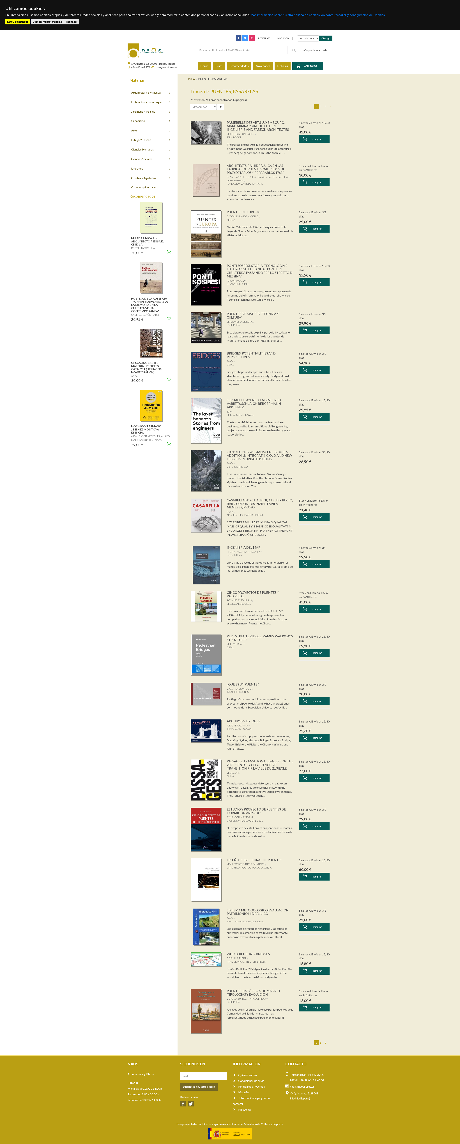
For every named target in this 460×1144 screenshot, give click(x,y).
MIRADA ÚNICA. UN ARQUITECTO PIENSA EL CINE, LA (147, 241)
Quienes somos (247, 1075)
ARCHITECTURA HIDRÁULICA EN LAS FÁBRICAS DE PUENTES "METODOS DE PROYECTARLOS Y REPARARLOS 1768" (256, 169)
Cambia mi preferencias (47, 21)
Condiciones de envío (251, 1080)
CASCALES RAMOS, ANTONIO (242, 216)
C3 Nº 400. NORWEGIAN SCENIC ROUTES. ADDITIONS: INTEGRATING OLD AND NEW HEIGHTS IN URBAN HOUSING (259, 455)
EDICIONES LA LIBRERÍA (239, 321)
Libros (204, 66)
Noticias (282, 66)
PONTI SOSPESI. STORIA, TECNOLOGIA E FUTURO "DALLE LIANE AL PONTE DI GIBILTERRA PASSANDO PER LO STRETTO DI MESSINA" (260, 271)
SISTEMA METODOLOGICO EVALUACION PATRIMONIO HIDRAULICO (258, 912)
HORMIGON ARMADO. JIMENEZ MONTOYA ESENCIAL (146, 429)
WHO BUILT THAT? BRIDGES (248, 954)
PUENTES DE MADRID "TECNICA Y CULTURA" (253, 315)
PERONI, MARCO (236, 280)
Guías (218, 66)
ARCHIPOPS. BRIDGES (243, 721)
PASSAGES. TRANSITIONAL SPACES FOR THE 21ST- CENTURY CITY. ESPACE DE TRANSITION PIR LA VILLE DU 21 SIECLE (260, 764)
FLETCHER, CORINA (237, 725)
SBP (229, 411)
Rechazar (71, 21)
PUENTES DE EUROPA (243, 212)
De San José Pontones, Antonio (242, 177)
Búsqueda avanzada (315, 50)
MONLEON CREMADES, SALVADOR (245, 864)
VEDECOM (233, 772)
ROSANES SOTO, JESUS (239, 600)
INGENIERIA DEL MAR (243, 547)
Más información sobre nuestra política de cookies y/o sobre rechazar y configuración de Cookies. (318, 15)
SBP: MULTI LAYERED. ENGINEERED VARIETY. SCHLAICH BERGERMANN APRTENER (254, 403)
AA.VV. (230, 361)
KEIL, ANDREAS (235, 644)
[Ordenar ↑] (220, 107)
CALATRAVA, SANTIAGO (239, 688)
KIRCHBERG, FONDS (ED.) (240, 134)
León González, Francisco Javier (274, 177)
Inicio (191, 78)
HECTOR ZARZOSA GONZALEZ (243, 551)
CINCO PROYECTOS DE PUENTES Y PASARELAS (253, 594)
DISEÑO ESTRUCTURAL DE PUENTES (254, 860)
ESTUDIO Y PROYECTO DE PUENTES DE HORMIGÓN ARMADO (256, 811)
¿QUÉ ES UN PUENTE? (243, 684)
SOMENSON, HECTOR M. (240, 817)
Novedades (263, 66)
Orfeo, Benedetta (235, 180)
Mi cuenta (244, 1109)
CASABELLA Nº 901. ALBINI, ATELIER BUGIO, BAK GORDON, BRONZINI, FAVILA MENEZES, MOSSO (260, 503)
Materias (244, 1092)
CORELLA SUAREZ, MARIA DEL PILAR (246, 998)
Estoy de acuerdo (18, 21)
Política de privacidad (251, 1086)
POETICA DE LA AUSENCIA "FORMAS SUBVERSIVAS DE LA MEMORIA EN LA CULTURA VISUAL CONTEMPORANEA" (149, 305)
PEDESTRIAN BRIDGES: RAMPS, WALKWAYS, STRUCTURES (260, 638)
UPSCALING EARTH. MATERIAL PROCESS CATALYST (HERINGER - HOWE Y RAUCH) (146, 367)
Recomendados (239, 66)
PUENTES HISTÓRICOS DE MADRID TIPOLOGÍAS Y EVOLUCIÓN (253, 992)
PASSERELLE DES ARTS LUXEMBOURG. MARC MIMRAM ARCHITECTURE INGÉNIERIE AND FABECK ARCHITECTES (258, 126)
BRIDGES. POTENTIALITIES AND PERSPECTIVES (251, 355)
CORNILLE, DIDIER (237, 958)
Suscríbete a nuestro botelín (199, 1086)
